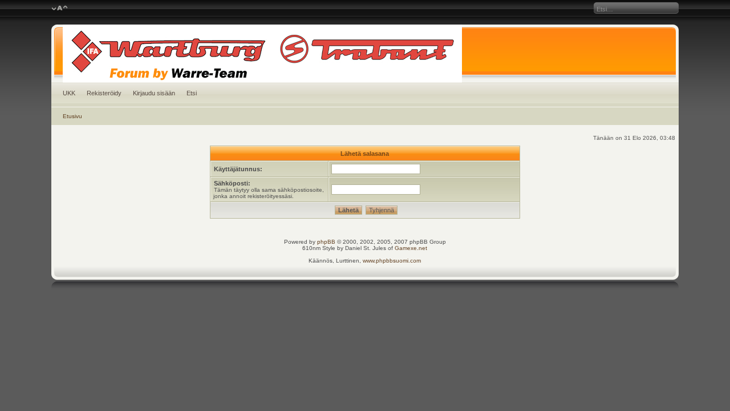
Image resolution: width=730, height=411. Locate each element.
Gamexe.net (411, 248)
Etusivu (72, 116)
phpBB (326, 242)
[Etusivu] (365, 54)
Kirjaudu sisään (154, 93)
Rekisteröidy (104, 93)
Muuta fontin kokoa (59, 8)
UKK (69, 93)
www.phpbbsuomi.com (392, 260)
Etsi (191, 93)
